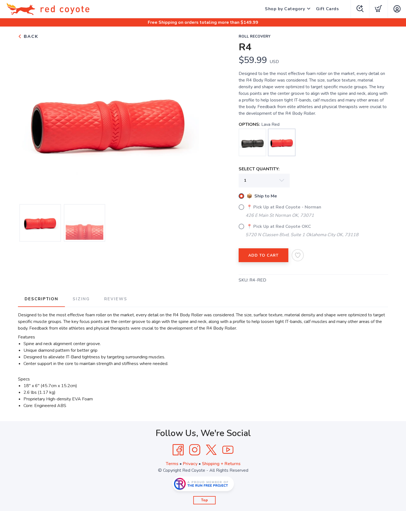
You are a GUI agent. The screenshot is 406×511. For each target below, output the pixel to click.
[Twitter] (211, 450)
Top (204, 500)
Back (30, 36)
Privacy (190, 464)
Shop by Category (285, 9)
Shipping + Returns (221, 464)
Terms (172, 464)
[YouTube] (228, 450)
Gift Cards (327, 9)
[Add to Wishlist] (298, 255)
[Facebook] (178, 450)
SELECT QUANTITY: (259, 169)
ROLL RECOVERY (255, 36)
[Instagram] (194, 450)
